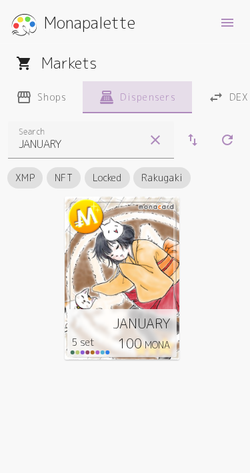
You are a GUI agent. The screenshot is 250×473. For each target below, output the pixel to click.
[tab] (41, 97)
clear (155, 140)
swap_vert (193, 140)
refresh (227, 140)
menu (227, 23)
